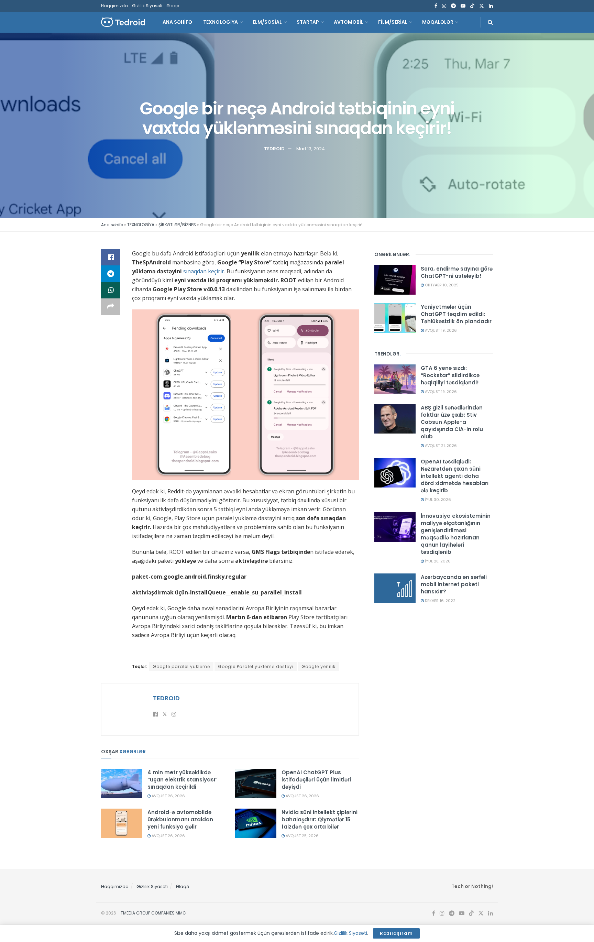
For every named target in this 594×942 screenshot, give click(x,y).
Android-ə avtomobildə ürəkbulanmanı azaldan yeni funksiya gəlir (180, 819)
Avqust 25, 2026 (302, 836)
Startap (308, 22)
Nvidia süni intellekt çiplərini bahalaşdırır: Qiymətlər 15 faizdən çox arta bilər (320, 819)
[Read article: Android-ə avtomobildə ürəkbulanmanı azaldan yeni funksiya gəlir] (121, 823)
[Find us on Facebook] (435, 6)
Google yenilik (318, 666)
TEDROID (274, 148)
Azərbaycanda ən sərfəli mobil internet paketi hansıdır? (454, 584)
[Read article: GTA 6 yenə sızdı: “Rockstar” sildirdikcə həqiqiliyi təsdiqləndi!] (395, 379)
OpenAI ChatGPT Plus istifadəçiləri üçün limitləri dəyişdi (316, 779)
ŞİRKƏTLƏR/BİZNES (177, 225)
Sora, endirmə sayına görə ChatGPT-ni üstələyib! (457, 272)
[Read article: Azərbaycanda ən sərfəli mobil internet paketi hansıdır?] (395, 588)
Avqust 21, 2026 (440, 445)
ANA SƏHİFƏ (177, 22)
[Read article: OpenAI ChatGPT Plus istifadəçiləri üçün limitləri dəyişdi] (255, 783)
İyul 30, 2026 (437, 499)
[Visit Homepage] (123, 22)
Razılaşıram (396, 933)
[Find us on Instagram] (444, 6)
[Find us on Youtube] (463, 6)
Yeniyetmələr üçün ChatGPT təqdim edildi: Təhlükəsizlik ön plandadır (456, 314)
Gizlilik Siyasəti (147, 6)
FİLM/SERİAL (392, 22)
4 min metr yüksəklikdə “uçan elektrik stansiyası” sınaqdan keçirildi (182, 779)
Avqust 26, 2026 (168, 796)
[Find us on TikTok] (472, 6)
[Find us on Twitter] (481, 6)
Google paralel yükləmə (181, 666)
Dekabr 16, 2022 (439, 600)
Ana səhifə (112, 225)
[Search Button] (490, 22)
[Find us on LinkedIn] (491, 6)
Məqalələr (437, 22)
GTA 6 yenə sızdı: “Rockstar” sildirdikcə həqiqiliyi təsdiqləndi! (450, 375)
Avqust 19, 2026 (440, 330)
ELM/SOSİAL (267, 22)
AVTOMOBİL (348, 22)
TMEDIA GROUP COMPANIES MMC (153, 913)
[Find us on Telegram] (453, 6)
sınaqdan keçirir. (204, 271)
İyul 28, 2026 (437, 561)
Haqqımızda (114, 6)
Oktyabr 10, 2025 (441, 285)
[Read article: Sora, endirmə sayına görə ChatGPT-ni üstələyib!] (395, 280)
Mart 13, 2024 (310, 148)
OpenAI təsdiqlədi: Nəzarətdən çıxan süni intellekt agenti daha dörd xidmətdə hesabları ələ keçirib (454, 476)
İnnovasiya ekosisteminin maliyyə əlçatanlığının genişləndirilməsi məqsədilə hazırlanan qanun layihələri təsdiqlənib (456, 534)
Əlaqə (172, 6)
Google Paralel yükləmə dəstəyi (256, 666)
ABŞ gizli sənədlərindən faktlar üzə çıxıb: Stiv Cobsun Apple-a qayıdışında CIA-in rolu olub (452, 422)
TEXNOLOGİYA (220, 22)
